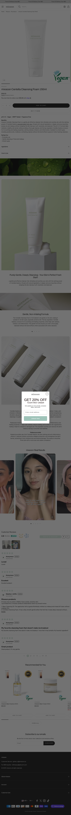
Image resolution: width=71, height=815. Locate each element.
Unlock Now (35, 418)
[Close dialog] (47, 393)
